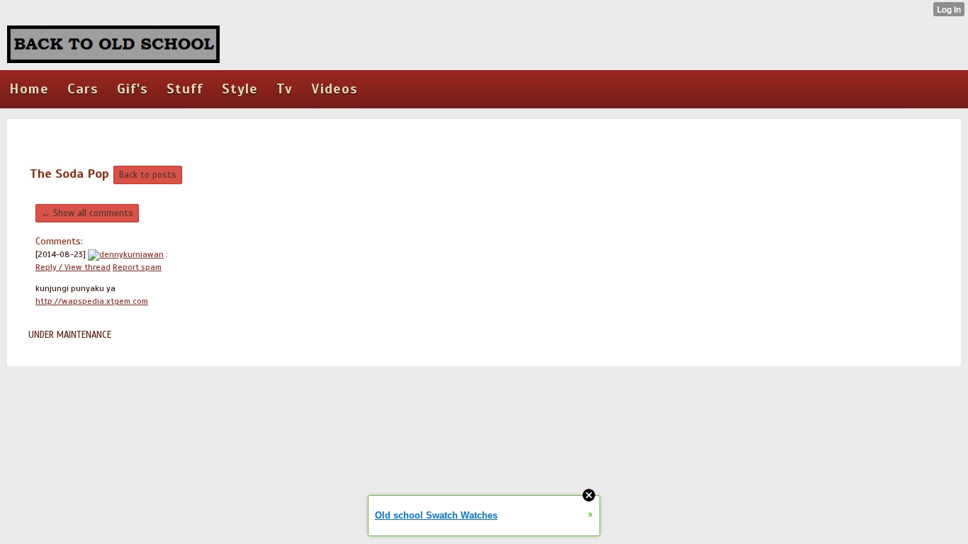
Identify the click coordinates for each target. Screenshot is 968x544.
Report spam (137, 267)
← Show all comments (87, 213)
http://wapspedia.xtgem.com (91, 301)
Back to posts (147, 175)
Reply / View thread (73, 267)
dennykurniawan (131, 254)
